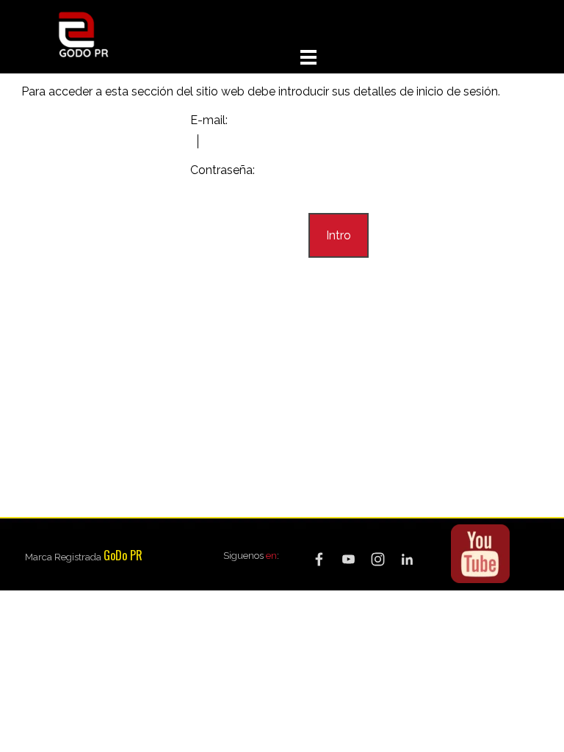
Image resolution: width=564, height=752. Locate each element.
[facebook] (319, 559)
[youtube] (348, 559)
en (271, 555)
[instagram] (378, 559)
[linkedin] (407, 559)
